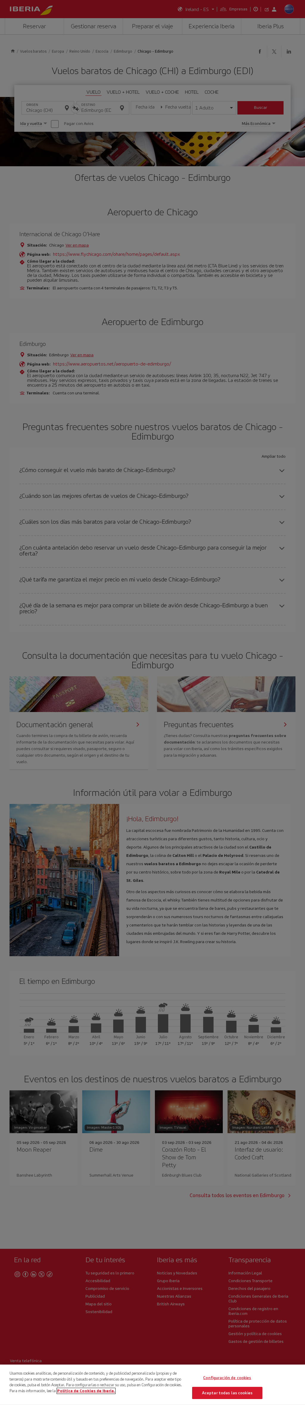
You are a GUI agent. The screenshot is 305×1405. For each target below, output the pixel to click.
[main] (152, 1385)
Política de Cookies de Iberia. (86, 1390)
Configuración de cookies (227, 1377)
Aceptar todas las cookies (227, 1392)
